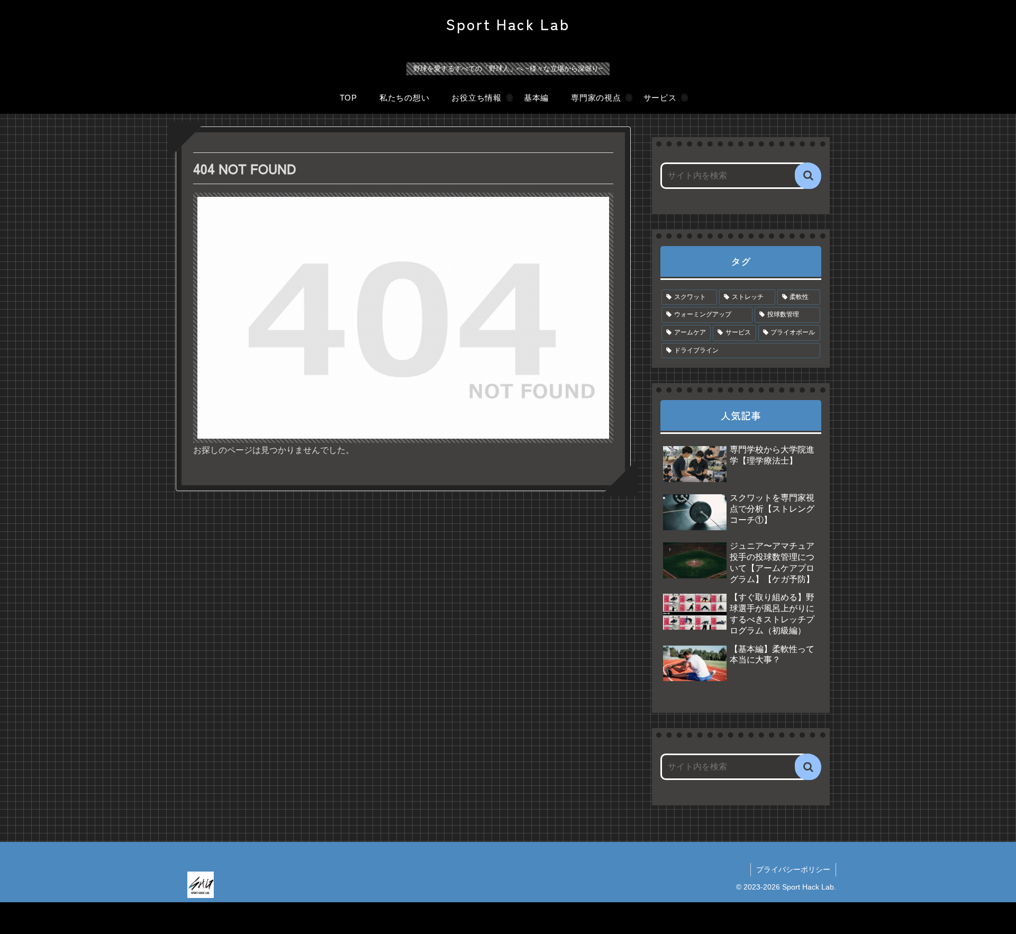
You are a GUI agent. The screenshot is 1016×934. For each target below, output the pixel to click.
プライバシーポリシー (793, 869)
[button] (808, 175)
